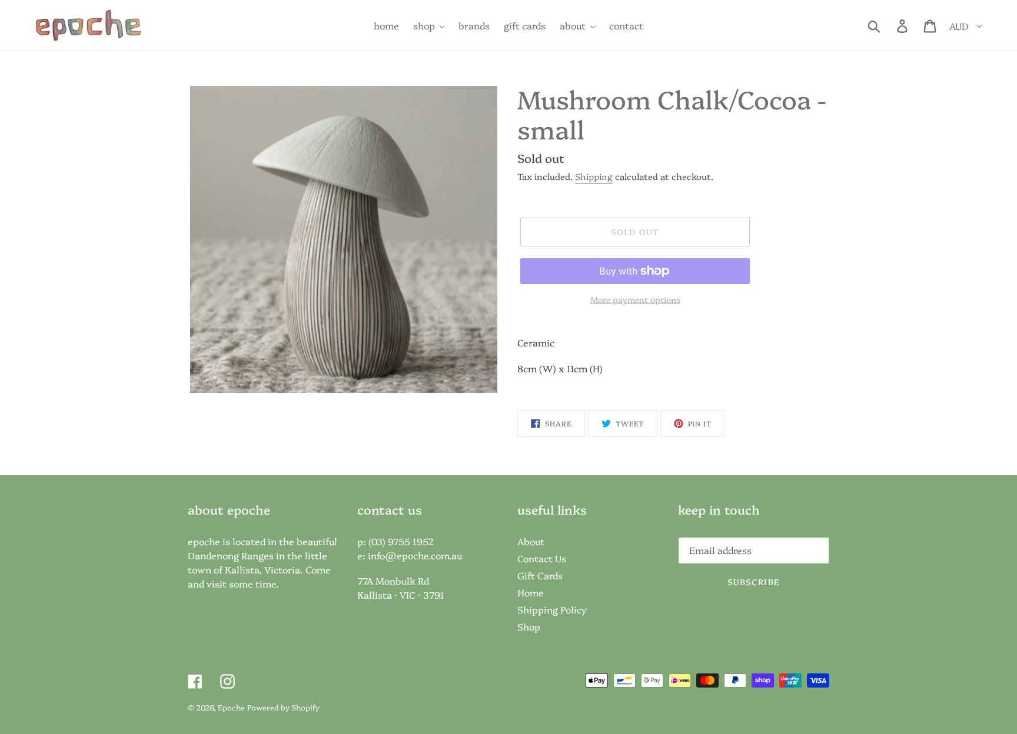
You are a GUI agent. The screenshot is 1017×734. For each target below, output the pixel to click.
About (530, 541)
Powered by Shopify (283, 707)
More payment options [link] (635, 299)
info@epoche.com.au (415, 555)
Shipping (594, 176)
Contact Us (541, 558)
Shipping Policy (552, 609)
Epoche (231, 707)
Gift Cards (540, 575)
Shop (528, 626)
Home (530, 592)
